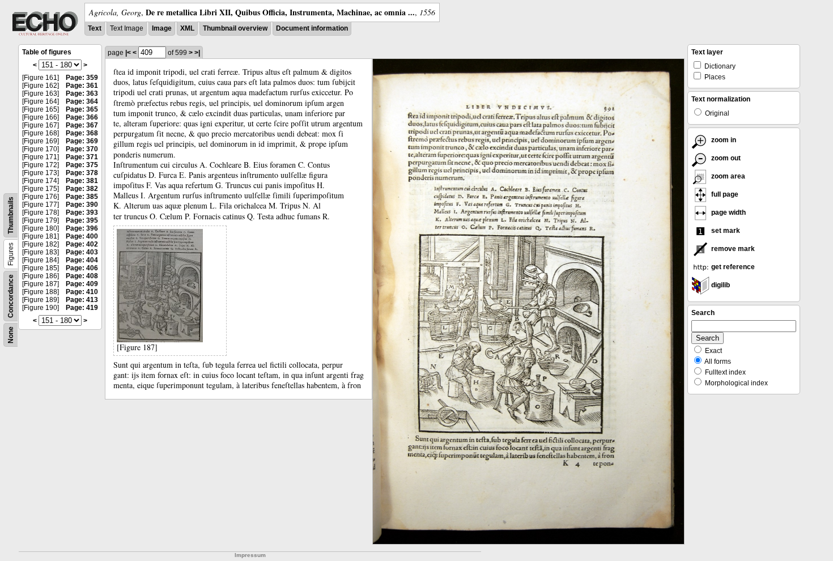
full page (723, 194)
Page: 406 (82, 268)
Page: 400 (82, 236)
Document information (312, 28)
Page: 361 (82, 86)
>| (197, 53)
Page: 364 (82, 101)
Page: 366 (82, 117)
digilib (719, 285)
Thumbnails (11, 215)
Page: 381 (82, 181)
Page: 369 (82, 141)
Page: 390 (82, 205)
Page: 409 (82, 284)
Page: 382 (82, 189)
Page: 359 (82, 78)
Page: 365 (82, 109)
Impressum (250, 555)
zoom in (722, 140)
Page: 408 (82, 276)
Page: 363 (82, 93)
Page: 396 (82, 228)
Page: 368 (82, 133)
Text (94, 28)
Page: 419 (82, 308)
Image (162, 28)
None (11, 334)
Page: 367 (82, 125)
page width (727, 212)
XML (187, 28)
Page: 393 (82, 212)
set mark (724, 231)
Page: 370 (82, 149)
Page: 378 (82, 173)
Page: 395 (82, 220)
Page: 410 (82, 292)
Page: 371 (82, 157)
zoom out (725, 158)
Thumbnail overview (235, 28)
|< (128, 53)
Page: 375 (82, 165)
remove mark (732, 249)
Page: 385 (82, 197)
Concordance (11, 296)
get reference (732, 267)
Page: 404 (82, 260)
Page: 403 (82, 252)
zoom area (727, 176)
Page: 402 (82, 244)
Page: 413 (82, 300)
